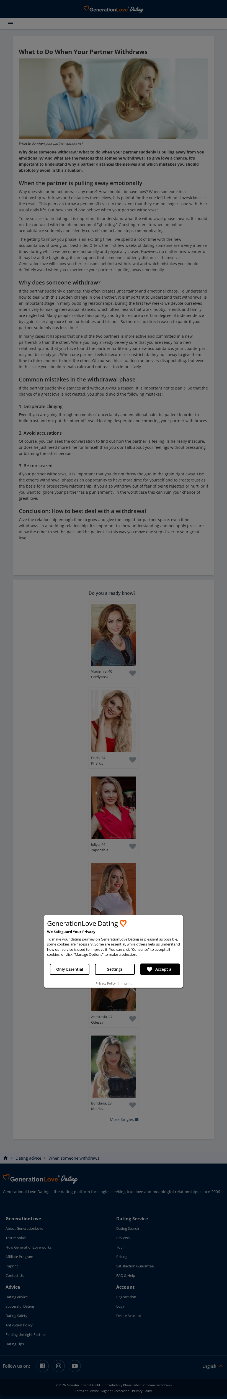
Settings (115, 969)
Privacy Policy (106, 983)
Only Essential (69, 969)
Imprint (126, 983)
